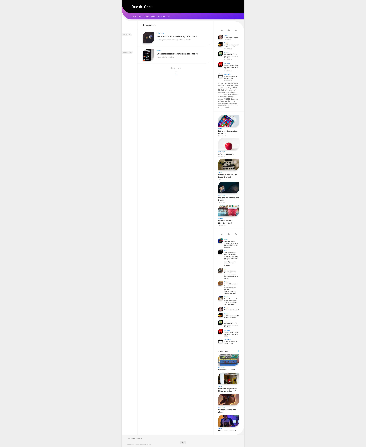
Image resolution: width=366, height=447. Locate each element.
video (227, 107)
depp (222, 88)
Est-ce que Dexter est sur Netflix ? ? (228, 132)
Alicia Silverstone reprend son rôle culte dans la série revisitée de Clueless (231, 244)
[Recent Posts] (228, 234)
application (222, 85)
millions (221, 97)
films (221, 90)
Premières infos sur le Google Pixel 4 (231, 77)
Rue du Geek (142, 7)
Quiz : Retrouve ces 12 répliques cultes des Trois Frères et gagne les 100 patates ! (231, 301)
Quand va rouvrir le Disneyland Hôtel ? (225, 221)
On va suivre (227, 74)
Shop (140, 16)
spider (219, 103)
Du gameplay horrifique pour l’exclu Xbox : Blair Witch (231, 67)
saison (221, 101)
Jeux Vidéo (161, 16)
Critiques (226, 282)
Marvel (230, 94)
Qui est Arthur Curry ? (226, 369)
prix (237, 99)
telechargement (228, 106)
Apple (236, 83)
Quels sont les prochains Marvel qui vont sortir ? (227, 389)
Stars (225, 250)
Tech (168, 16)
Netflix (159, 50)
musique (221, 99)
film (235, 87)
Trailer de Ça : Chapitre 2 (231, 38)
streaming (230, 104)
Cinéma (146, 16)
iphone (234, 92)
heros (227, 92)
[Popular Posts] (221, 30)
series (231, 102)
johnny (225, 95)
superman (221, 106)
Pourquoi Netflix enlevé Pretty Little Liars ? (177, 36)
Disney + (229, 87)
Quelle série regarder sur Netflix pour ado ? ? (177, 53)
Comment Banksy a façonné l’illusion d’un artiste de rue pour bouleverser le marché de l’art (231, 274)
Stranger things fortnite (227, 431)
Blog (225, 269)
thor (223, 108)
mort (234, 97)
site (235, 101)
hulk (230, 92)
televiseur (235, 106)
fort (225, 90)
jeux (222, 95)
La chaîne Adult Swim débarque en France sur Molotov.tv (231, 56)
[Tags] (235, 30)
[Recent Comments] (228, 30)
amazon (230, 83)
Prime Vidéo (160, 33)
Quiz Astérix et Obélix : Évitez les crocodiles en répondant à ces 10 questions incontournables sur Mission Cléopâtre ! (231, 288)
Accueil (134, 16)
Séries (153, 16)
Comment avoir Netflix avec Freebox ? (228, 198)
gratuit (233, 90)
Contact (139, 438)
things (220, 108)
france (229, 90)
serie (227, 101)
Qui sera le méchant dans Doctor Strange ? (227, 175)
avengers (230, 85)
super (235, 104)
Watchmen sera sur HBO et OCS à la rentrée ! (231, 46)
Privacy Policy (131, 438)
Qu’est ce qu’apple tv (226, 154)
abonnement (222, 83)
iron (219, 95)
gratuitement (222, 92)
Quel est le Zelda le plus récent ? (227, 410)
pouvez (233, 99)
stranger (224, 104)
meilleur (236, 95)
